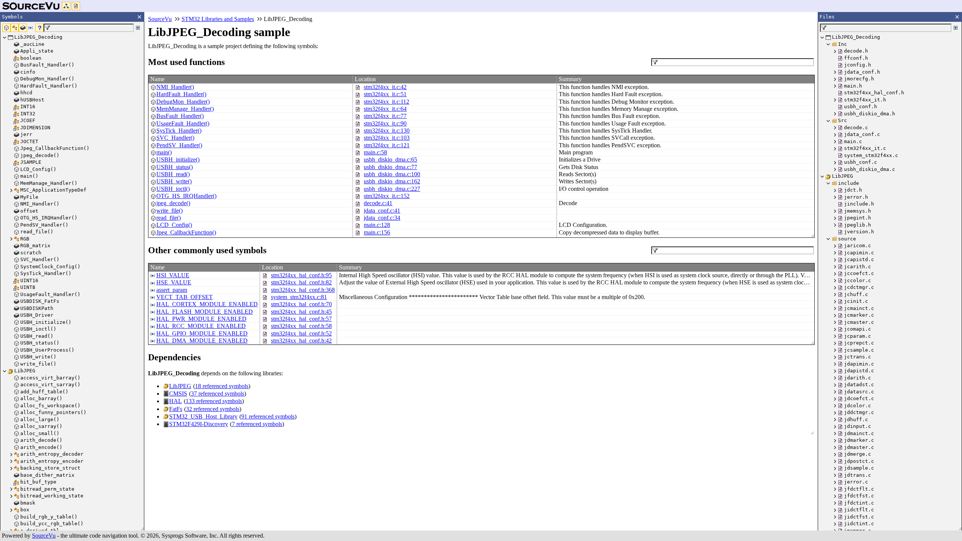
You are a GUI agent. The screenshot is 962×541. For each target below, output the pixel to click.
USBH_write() (174, 181)
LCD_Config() (174, 225)
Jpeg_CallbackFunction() (186, 232)
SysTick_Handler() (178, 130)
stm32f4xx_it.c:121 (387, 145)
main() (164, 152)
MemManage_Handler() (185, 109)
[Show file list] (76, 6)
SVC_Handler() (175, 137)
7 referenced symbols (257, 424)
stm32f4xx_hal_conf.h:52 (301, 333)
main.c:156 (377, 232)
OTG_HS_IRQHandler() (186, 196)
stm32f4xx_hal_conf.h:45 (301, 311)
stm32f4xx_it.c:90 (385, 123)
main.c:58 (375, 152)
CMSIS (178, 393)
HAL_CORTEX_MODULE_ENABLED (207, 304)
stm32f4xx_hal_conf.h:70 (301, 304)
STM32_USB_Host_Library (203, 416)
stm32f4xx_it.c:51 (385, 94)
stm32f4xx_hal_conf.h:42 (301, 340)
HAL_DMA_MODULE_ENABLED (202, 340)
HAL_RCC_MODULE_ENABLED (201, 326)
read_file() (168, 218)
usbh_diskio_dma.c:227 (392, 189)
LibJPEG (180, 386)
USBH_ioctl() (173, 189)
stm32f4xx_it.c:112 (386, 101)
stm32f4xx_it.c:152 (387, 196)
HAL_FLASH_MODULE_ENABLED (204, 311)
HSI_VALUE (172, 275)
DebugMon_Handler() (183, 101)
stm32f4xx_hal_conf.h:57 (301, 319)
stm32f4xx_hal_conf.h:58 (301, 326)
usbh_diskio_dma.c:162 (392, 181)
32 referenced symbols (212, 409)
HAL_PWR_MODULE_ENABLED (201, 319)
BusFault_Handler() (180, 116)
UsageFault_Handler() (182, 123)
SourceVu (44, 535)
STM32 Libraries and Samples (218, 19)
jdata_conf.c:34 (382, 218)
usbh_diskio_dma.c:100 (392, 174)
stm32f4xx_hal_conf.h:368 (303, 290)
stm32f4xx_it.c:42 (385, 87)
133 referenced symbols (214, 401)
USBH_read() (173, 174)
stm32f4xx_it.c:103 (387, 137)
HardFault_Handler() (181, 94)
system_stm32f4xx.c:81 (299, 297)
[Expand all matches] (138, 28)
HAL (175, 401)
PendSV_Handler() (179, 145)
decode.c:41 (378, 203)
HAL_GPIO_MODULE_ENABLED (202, 333)
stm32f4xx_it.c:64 (385, 109)
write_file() (169, 210)
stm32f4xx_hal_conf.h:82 (301, 282)
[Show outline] (66, 6)
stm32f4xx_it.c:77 (385, 116)
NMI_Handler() (175, 87)
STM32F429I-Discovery (198, 424)
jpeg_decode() (173, 203)
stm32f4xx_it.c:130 (387, 130)
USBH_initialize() (178, 159)
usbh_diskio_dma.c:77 (390, 167)
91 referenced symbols (268, 416)
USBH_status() (174, 167)
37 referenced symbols (217, 393)
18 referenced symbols (221, 386)
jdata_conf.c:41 (382, 210)
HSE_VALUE (173, 282)
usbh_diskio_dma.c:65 (390, 159)
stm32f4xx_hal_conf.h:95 (301, 275)
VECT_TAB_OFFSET (184, 297)
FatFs (175, 409)
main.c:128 (377, 225)
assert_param (171, 290)
